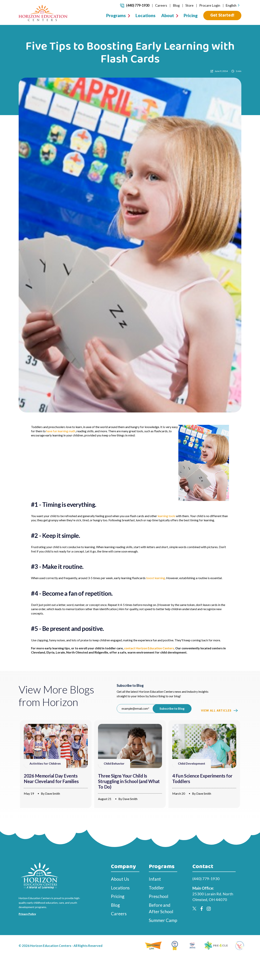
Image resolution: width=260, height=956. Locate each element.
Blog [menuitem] (176, 5)
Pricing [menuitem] (191, 15)
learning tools (166, 516)
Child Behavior (114, 763)
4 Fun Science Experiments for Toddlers (202, 778)
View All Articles (216, 710)
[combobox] (232, 5)
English (231, 5)
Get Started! (222, 15)
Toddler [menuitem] (156, 887)
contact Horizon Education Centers (149, 648)
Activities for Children (45, 763)
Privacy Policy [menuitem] (27, 913)
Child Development (191, 763)
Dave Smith (52, 793)
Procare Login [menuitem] (209, 5)
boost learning (155, 578)
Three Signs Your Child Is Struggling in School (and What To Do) (129, 781)
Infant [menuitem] (155, 879)
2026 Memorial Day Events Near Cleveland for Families (51, 778)
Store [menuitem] (189, 5)
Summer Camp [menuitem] (163, 920)
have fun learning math (60, 431)
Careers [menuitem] (161, 5)
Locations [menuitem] (146, 15)
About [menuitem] (167, 15)
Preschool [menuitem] (158, 896)
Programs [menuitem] (116, 15)
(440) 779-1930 (137, 5)
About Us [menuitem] (120, 879)
